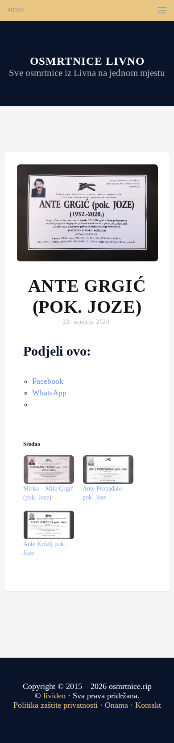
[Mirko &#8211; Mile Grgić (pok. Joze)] (48, 469)
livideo (55, 695)
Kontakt (148, 705)
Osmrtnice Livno (87, 61)
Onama (116, 705)
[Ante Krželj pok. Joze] (48, 525)
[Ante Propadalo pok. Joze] (108, 469)
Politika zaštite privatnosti (55, 705)
